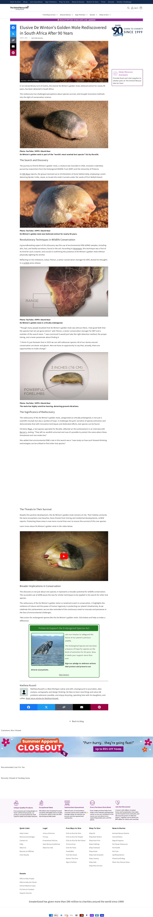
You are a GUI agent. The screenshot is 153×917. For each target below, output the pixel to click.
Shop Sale (92, 862)
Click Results (24, 855)
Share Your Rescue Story (121, 862)
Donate (111, 2)
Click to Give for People (74, 837)
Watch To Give (93, 2)
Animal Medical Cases (27, 886)
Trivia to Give (70, 844)
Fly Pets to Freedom (27, 889)
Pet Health (116, 848)
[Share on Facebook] (13, 28)
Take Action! (64, 674)
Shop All (92, 833)
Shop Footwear (94, 848)
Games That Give (72, 858)
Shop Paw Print (94, 840)
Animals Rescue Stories (120, 833)
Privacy (45, 837)
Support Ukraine (26, 893)
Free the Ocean (71, 855)
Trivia (103, 2)
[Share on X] (13, 34)
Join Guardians (36, 2)
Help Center (24, 833)
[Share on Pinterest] (13, 53)
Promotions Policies (50, 840)
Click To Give (15, 2)
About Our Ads (48, 848)
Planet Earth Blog (118, 858)
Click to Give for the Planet (75, 840)
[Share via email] (13, 46)
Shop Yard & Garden (96, 855)
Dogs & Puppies (118, 840)
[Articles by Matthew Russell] (24, 691)
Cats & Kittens (117, 837)
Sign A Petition (71, 862)
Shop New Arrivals (95, 866)
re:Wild (26, 263)
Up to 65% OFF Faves (108, 749)
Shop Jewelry (94, 858)
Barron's (23, 432)
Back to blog (78, 721)
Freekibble (70, 851)
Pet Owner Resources (120, 844)
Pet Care (115, 851)
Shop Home (93, 851)
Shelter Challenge (124, 2)
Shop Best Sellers (95, 837)
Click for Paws (71, 848)
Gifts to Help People (27, 878)
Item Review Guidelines (51, 844)
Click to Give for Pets (73, 833)
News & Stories (78, 2)
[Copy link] (13, 40)
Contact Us (24, 840)
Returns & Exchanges (27, 837)
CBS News (26, 174)
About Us (23, 848)
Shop (25, 2)
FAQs (21, 844)
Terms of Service (49, 833)
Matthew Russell (37, 38)
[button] (128, 8)
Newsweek (77, 248)
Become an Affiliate (27, 851)
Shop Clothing (94, 844)
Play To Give (64, 2)
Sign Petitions (51, 2)
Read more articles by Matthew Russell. (42, 698)
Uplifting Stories (118, 855)
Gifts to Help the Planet (28, 882)
